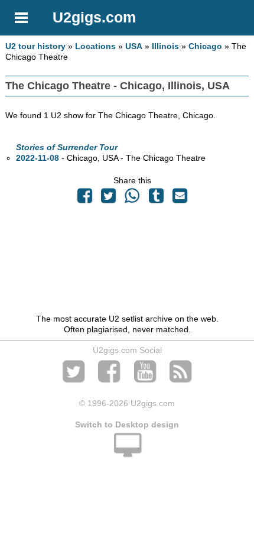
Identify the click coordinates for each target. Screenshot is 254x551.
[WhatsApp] (132, 198)
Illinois (165, 46)
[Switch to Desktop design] (127, 451)
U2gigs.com (94, 17)
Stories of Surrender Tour (67, 147)
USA (133, 46)
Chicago (205, 46)
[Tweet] (109, 198)
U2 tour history (35, 46)
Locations (95, 46)
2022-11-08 (37, 158)
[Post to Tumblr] (156, 198)
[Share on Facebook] (84, 198)
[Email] (179, 198)
